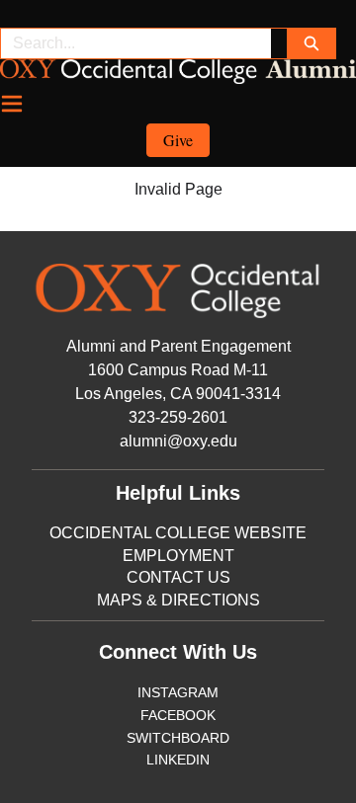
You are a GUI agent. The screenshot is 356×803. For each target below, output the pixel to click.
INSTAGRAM (178, 692)
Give (178, 139)
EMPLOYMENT (178, 555)
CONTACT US (178, 577)
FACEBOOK (178, 715)
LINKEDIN (178, 759)
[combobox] (136, 43)
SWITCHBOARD (178, 738)
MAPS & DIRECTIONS (178, 600)
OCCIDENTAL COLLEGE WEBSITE (178, 532)
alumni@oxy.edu (178, 441)
